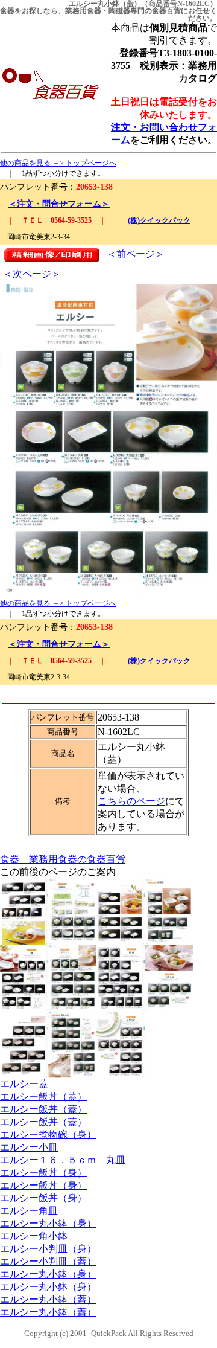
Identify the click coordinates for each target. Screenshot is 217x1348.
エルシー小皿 (29, 1147)
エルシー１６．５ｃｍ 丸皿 (62, 1160)
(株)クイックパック (159, 220)
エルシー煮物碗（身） (48, 1134)
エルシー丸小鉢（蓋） (48, 1299)
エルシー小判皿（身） (48, 1249)
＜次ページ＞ (32, 274)
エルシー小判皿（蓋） (48, 1261)
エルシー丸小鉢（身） (48, 1223)
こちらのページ (131, 801)
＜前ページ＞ (136, 254)
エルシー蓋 (24, 1084)
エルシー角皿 (29, 1210)
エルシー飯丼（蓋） (43, 1096)
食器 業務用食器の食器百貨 (62, 859)
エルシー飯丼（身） (43, 1172)
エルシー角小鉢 (34, 1236)
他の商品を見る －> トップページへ (58, 163)
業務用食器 (83, 11)
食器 (7, 11)
